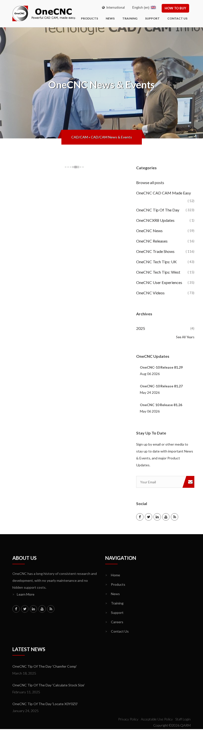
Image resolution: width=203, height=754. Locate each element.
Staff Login (183, 719)
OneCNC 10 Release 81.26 (161, 405)
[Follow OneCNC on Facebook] (140, 517)
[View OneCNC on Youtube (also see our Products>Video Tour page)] (166, 517)
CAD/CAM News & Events (111, 137)
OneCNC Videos (165, 292)
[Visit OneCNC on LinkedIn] (157, 517)
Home (112, 575)
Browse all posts (150, 182)
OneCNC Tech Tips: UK (165, 261)
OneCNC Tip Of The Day (165, 209)
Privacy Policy (128, 719)
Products (89, 18)
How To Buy (175, 8)
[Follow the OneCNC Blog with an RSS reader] (174, 517)
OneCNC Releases (165, 241)
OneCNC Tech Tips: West (165, 272)
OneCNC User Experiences (165, 282)
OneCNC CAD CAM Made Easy (165, 194)
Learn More (23, 594)
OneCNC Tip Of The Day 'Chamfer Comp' (44, 666)
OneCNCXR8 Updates (165, 220)
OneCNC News (165, 230)
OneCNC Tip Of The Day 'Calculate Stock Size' (48, 685)
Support (152, 18)
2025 (165, 328)
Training (129, 18)
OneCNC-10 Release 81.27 (161, 386)
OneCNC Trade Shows (165, 251)
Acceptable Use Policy (157, 719)
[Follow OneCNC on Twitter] (148, 517)
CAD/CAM (79, 137)
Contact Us (177, 18)
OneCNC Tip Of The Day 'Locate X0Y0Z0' (45, 704)
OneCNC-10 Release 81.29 (161, 367)
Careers (114, 622)
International (115, 7)
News (110, 18)
